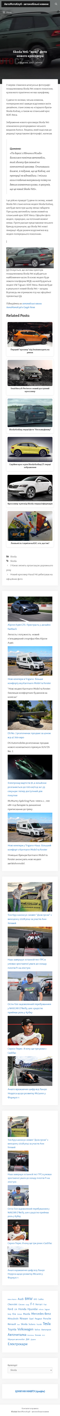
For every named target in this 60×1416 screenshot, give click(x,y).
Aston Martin (12, 1299)
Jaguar (47, 1309)
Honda (22, 1309)
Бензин (38, 1335)
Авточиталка (17, 1334)
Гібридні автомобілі (16, 1339)
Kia (14, 1314)
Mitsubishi (13, 1318)
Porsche (47, 1318)
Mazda (26, 1314)
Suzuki (39, 1324)
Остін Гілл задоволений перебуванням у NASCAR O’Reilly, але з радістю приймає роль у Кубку (29, 1008)
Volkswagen (25, 1329)
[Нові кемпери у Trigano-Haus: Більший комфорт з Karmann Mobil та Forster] (30, 828)
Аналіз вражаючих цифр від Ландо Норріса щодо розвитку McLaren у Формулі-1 (27, 1093)
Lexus (19, 1314)
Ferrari (39, 1304)
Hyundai (32, 1309)
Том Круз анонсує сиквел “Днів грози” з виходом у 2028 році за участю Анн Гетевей (30, 919)
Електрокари (17, 1344)
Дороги (33, 1339)
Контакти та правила (30, 1408)
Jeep (9, 1314)
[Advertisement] (30, 31)
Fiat (45, 1305)
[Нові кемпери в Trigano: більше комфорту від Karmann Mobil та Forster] (30, 661)
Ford (10, 1309)
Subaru (32, 1324)
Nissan (24, 1318)
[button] (56, 4)
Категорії (12, 1365)
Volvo (37, 1329)
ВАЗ (43, 1335)
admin (38, 62)
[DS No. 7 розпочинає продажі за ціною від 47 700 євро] (30, 715)
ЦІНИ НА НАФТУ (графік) (30, 1391)
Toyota (12, 1329)
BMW (29, 1299)
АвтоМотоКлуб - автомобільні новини (26, 4)
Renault (12, 1324)
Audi (21, 1298)
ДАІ (27, 1339)
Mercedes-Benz (41, 1313)
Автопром (46, 1329)
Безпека (30, 1335)
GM (15, 1309)
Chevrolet (12, 1304)
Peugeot (38, 1319)
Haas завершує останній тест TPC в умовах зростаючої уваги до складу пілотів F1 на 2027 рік (27, 963)
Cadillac (41, 1299)
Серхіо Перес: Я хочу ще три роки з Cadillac (30, 1243)
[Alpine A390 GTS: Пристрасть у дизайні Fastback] (30, 610)
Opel (31, 1318)
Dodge (27, 1304)
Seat (18, 1324)
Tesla (47, 1324)
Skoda (13, 556)
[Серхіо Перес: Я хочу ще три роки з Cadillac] (30, 1031)
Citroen (21, 1304)
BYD (35, 1299)
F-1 (32, 1304)
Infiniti (41, 1309)
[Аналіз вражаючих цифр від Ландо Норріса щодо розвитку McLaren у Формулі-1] (30, 1071)
